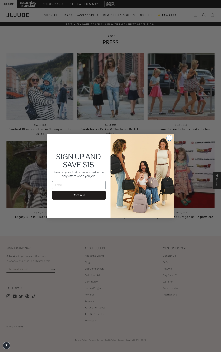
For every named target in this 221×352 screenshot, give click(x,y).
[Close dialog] (169, 138)
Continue (79, 195)
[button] (6, 345)
